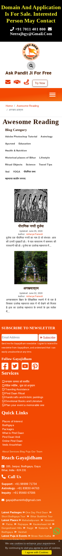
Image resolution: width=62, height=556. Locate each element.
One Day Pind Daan (36, 512)
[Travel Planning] (28, 82)
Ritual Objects (13, 164)
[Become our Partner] (19, 82)
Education (25, 143)
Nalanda (43, 528)
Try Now (40, 83)
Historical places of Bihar (20, 157)
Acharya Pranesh (35, 234)
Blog (22, 451)
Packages (8, 429)
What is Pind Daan (13, 432)
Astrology (47, 136)
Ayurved (10, 143)
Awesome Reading (28, 105)
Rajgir (30, 528)
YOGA (16, 171)
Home (9, 105)
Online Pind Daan (12, 440)
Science (30, 164)
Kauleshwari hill (42, 524)
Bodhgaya (8, 425)
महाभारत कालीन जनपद (15, 178)
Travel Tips (45, 164)
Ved (7, 171)
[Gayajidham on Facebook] (5, 368)
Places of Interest (12, 421)
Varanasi (49, 520)
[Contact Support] (9, 82)
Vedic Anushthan (12, 444)
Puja (28, 451)
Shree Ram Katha (41, 536)
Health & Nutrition (16, 150)
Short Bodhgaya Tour (13, 516)
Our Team (37, 451)
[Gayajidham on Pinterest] (35, 368)
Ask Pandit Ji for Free (28, 72)
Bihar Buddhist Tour (41, 516)
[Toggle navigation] (52, 94)
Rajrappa (23, 524)
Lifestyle (44, 157)
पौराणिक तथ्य (30, 171)
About (5, 451)
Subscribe (48, 337)
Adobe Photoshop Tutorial (21, 136)
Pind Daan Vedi (11, 436)
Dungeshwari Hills (12, 528)
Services (14, 451)
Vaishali (22, 532)
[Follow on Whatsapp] (57, 531)
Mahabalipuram (30, 520)
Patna (9, 524)
